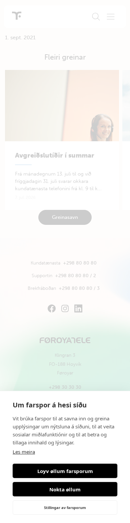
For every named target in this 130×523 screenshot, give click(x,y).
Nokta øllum (65, 489)
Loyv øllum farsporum (65, 471)
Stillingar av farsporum (65, 507)
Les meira (24, 451)
